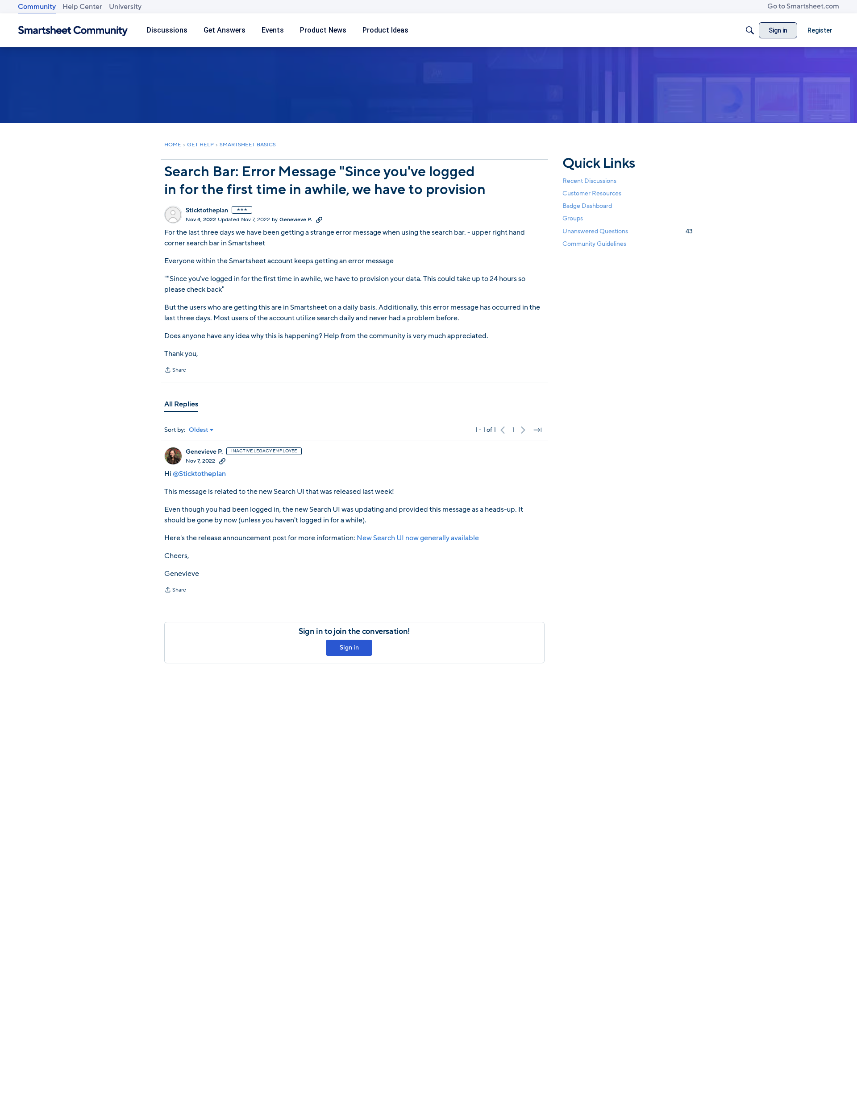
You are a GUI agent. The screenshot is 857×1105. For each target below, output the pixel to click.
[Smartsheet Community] (73, 31)
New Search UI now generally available (418, 538)
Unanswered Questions (627, 231)
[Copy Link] (319, 219)
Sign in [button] (349, 647)
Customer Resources (591, 193)
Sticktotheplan (207, 211)
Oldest (198, 430)
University (125, 7)
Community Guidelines (594, 244)
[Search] (750, 30)
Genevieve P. (295, 219)
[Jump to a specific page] (537, 430)
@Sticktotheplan (199, 474)
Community (37, 7)
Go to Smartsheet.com (803, 6)
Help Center (82, 7)
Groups (572, 219)
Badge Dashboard (587, 206)
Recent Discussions (589, 181)
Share (175, 370)
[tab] (181, 404)
